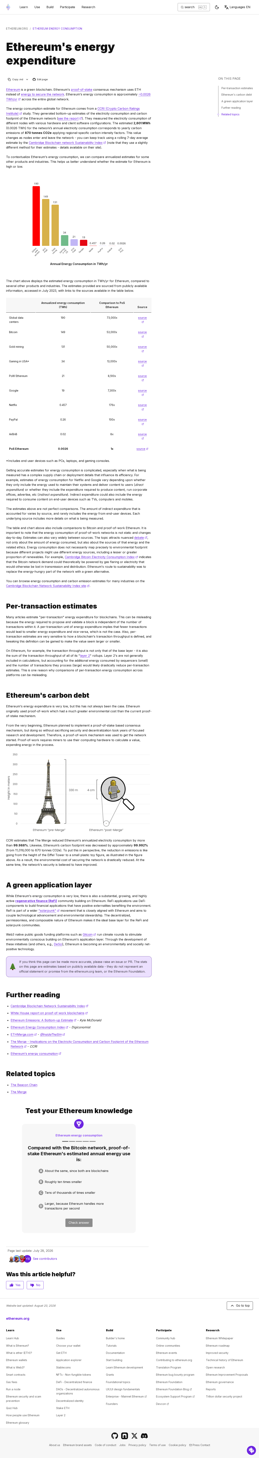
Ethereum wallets (16, 1360)
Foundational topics (118, 1382)
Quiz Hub (12, 1408)
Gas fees (11, 1382)
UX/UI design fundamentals (123, 1389)
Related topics (230, 114)
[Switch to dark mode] (217, 7)
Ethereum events (166, 1352)
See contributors (45, 1259)
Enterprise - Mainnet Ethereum (126, 1396)
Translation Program (168, 1367)
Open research (215, 1367)
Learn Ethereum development (124, 1367)
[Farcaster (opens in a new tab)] (124, 1435)
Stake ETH (62, 1408)
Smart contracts (15, 1374)
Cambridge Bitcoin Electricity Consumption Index (101, 557)
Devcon (162, 1403)
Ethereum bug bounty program (175, 1374)
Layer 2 (60, 1415)
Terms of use (157, 1445)
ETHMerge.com (24, 1034)
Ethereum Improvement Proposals (227, 1374)
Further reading (231, 107)
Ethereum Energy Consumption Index (39, 1027)
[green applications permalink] (4, 885)
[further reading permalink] (4, 995)
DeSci (58, 944)
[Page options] (27, 79)
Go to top (243, 1305)
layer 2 (85, 655)
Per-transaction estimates (237, 88)
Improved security (217, 1352)
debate (140, 537)
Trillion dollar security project (224, 1396)
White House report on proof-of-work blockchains (49, 1013)
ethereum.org (17, 28)
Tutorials (111, 1345)
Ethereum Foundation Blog (174, 1389)
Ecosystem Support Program (175, 1396)
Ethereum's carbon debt (236, 94)
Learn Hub (12, 1338)
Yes (17, 1285)
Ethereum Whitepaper (219, 1338)
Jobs (122, 1445)
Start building (114, 1360)
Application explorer (69, 1360)
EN (240, 7)
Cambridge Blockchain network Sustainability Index (67, 143)
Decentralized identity (70, 1400)
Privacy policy (137, 1445)
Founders (112, 1403)
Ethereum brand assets (77, 1445)
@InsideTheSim (52, 1034)
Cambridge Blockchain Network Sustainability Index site (47, 586)
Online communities (168, 1345)
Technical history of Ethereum (224, 1360)
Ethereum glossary (17, 1422)
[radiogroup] (79, 1190)
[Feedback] (251, 1450)
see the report (70, 118)
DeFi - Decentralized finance (74, 1382)
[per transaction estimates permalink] (4, 606)
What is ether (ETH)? (19, 1352)
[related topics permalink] (4, 1074)
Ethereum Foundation (169, 1382)
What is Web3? (15, 1367)
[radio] (79, 1171)
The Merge (19, 1092)
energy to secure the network (42, 94)
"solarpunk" (49, 910)
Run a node (13, 1389)
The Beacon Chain (24, 1085)
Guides (60, 1338)
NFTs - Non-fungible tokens (73, 1374)
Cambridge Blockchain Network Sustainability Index (49, 1006)
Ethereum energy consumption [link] (57, 28)
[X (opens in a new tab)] (134, 1435)
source (142, 448)
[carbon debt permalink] (4, 695)
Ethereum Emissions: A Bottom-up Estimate (43, 1020)
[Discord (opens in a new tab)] (144, 1435)
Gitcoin (89, 934)
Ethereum (13, 89)
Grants (110, 1374)
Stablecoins (63, 1367)
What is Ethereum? (17, 1345)
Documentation (115, 1352)
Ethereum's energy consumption (36, 1053)
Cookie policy (177, 1445)
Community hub (165, 1338)
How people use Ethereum (22, 1415)
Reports (211, 1389)
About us (54, 1445)
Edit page (40, 79)
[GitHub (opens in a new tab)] (114, 1435)
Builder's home (115, 1338)
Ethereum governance (220, 1382)
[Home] (8, 7)
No (38, 1285)
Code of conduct (105, 1445)
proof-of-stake (81, 89)
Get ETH (61, 1352)
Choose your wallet (68, 1345)
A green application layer (237, 101)
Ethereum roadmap (218, 1345)
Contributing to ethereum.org (174, 1360)
